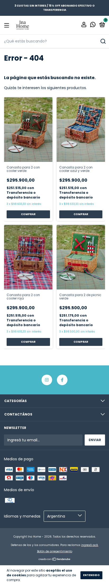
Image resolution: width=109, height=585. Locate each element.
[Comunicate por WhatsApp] (92, 25)
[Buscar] (102, 41)
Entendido (91, 575)
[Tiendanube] (54, 559)
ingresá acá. (89, 545)
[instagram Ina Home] (47, 380)
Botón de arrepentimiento (54, 551)
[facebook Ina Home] (62, 380)
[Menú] (7, 25)
